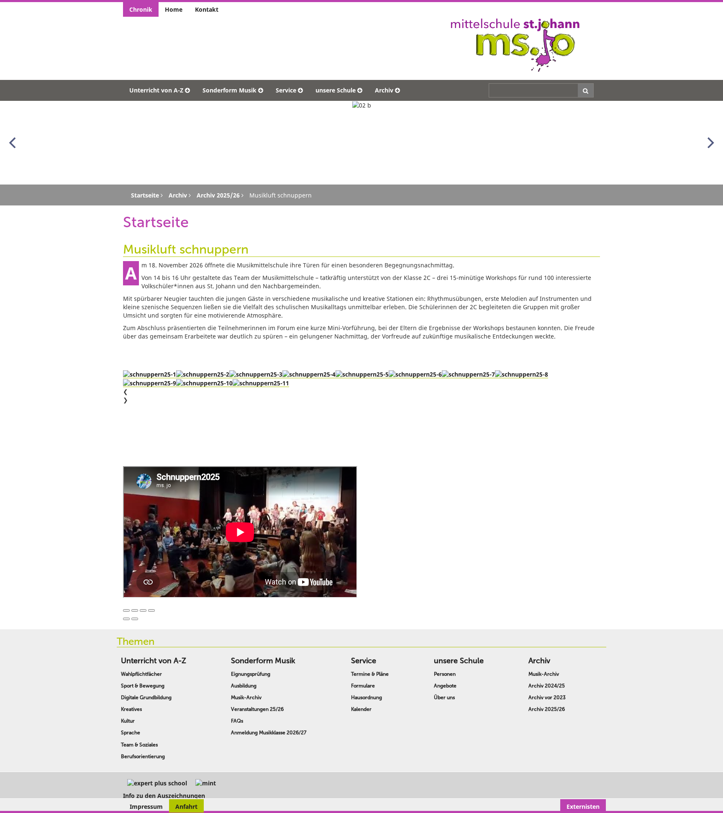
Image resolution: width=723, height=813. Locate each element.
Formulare (363, 686)
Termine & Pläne (370, 674)
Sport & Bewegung (142, 686)
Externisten (583, 806)
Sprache (130, 733)
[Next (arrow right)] (134, 619)
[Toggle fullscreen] (143, 610)
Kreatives (131, 709)
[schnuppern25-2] (202, 374)
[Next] (709, 142)
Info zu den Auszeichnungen (164, 796)
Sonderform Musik (229, 90)
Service (286, 90)
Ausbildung (243, 686)
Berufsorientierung (143, 756)
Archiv (384, 90)
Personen (445, 674)
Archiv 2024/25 (546, 686)
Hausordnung (366, 697)
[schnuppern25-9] (149, 383)
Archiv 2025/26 (546, 709)
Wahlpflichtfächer (141, 674)
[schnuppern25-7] (468, 374)
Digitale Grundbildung (146, 697)
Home (173, 9)
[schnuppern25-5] (362, 374)
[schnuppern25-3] (255, 374)
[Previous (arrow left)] (126, 619)
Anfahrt (186, 806)
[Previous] (13, 142)
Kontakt (206, 9)
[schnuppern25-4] (309, 374)
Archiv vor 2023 (547, 697)
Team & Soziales (139, 745)
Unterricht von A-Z (156, 90)
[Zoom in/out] (151, 610)
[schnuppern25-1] (149, 374)
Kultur (128, 721)
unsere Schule (335, 90)
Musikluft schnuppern (186, 249)
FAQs (237, 721)
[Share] (134, 610)
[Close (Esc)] (126, 610)
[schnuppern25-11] (261, 383)
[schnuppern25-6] (415, 374)
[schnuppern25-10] (204, 383)
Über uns (444, 697)
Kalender (361, 709)
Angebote (445, 686)
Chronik (140, 9)
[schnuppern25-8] (521, 374)
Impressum (146, 806)
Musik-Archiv (246, 697)
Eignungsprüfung (250, 674)
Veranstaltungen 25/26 (257, 709)
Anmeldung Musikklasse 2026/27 (268, 733)
